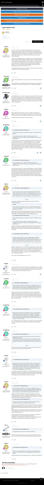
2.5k (6, 271)
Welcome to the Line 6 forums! (22, 8)
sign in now (25, 463)
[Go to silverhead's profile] (6, 80)
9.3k (6, 435)
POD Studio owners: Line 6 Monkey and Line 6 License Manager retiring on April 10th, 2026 (22, 20)
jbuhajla (6, 263)
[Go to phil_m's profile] (6, 428)
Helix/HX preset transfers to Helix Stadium (22, 14)
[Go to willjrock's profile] (3, 32)
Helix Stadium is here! (22, 17)
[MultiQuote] (12, 73)
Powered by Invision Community (22, 483)
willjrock (7, 32)
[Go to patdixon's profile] (6, 113)
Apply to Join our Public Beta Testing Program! (22, 11)
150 (6, 117)
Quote (15, 72)
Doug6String (6, 124)
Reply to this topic (37, 41)
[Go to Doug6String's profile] (6, 128)
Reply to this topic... (11, 468)
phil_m (6, 425)
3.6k (6, 100)
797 (6, 54)
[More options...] (13, 46)
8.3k (6, 164)
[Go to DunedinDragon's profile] (6, 96)
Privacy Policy (11, 480)
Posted (15, 47)
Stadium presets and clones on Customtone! (22, 23)
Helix (11, 33)
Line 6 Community (6, 2)
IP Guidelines (16, 480)
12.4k (6, 86)
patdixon (6, 109)
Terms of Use (5, 480)
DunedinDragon (6, 92)
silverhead (6, 76)
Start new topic (28, 41)
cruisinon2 (6, 156)
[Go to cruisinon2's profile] (6, 160)
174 (6, 313)
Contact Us (33, 480)
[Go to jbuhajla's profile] (6, 267)
